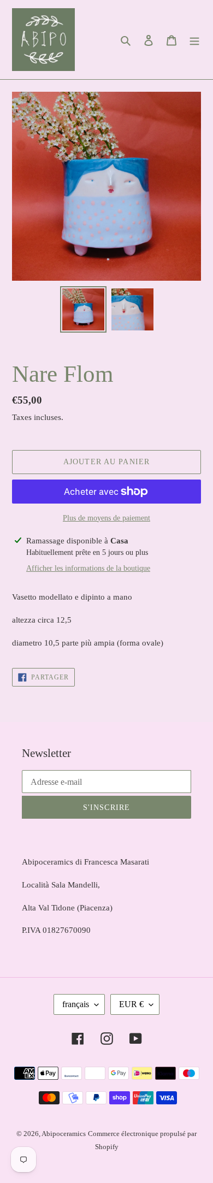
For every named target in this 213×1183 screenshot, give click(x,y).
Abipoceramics (64, 1133)
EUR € (131, 1004)
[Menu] (194, 40)
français (75, 1004)
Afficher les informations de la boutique (88, 568)
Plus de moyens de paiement (106, 518)
